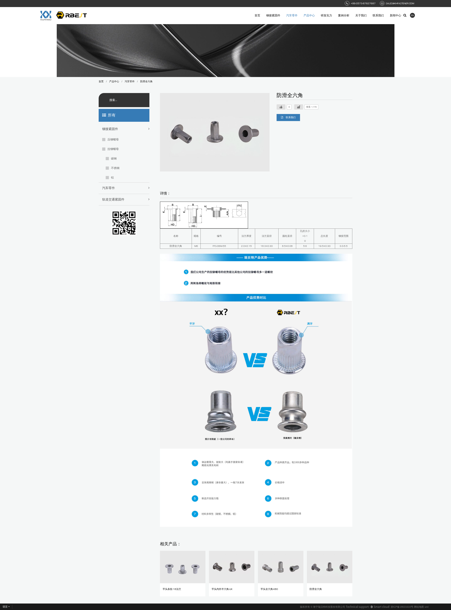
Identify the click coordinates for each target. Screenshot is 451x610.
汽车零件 (292, 15)
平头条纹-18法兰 (172, 589)
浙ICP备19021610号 (402, 606)
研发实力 (326, 15)
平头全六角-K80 (269, 589)
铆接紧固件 (273, 15)
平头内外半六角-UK (222, 589)
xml (426, 606)
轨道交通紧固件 (113, 199)
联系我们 (378, 15)
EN (412, 15)
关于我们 (361, 15)
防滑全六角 (316, 589)
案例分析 (343, 15)
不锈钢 (115, 168)
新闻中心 (395, 15)
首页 (257, 15)
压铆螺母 (113, 139)
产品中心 (309, 15)
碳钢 (114, 158)
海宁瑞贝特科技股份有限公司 (329, 606)
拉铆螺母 (113, 149)
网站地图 (419, 606)
